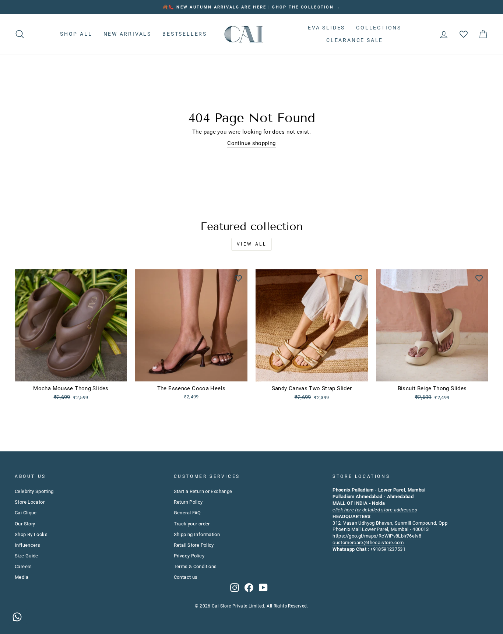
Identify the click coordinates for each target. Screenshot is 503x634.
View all (252, 244)
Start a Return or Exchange (203, 491)
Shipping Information (197, 534)
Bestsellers (184, 34)
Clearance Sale (354, 40)
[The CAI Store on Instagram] (234, 587)
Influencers (27, 545)
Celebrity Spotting (34, 491)
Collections (378, 28)
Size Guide (26, 556)
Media (21, 577)
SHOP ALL (76, 34)
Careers (23, 566)
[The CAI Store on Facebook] (249, 587)
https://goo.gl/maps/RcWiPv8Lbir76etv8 (377, 536)
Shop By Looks (31, 534)
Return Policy (188, 502)
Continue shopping (251, 143)
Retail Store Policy (194, 545)
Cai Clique (26, 512)
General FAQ (187, 512)
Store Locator (30, 502)
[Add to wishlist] (117, 278)
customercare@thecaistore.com (368, 542)
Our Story (25, 523)
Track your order (192, 523)
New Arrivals (127, 34)
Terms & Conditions (195, 566)
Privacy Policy (189, 556)
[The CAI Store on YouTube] (263, 587)
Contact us (186, 577)
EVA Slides (326, 28)
